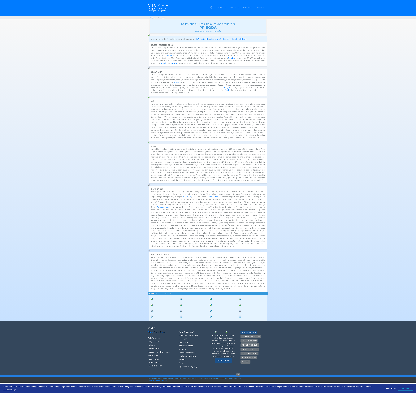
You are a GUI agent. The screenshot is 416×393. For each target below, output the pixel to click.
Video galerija (153, 362)
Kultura (151, 345)
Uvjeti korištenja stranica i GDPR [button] (158, 380)
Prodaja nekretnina (187, 353)
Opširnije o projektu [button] (223, 360)
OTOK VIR (158, 7)
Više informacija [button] (9, 390)
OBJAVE (246, 8)
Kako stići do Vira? (186, 332)
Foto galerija (153, 359)
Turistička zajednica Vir (188, 335)
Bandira (231, 58)
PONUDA (234, 8)
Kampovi (182, 349)
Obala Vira (214, 39)
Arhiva (181, 363)
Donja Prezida (214, 197)
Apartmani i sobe (186, 346)
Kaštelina (174, 63)
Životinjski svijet (241, 39)
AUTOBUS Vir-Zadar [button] (249, 341)
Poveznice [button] (245, 362)
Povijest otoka (154, 342)
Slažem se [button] (405, 388)
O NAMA (221, 8)
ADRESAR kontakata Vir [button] (250, 337)
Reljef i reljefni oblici (202, 39)
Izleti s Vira (183, 342)
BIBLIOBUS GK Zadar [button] (249, 345)
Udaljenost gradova (187, 356)
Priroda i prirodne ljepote (159, 352)
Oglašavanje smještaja (188, 367)
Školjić (228, 90)
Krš (220, 39)
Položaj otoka (154, 338)
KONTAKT (259, 8)
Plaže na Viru (153, 355)
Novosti (182, 360)
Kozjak (170, 55)
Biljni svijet (230, 39)
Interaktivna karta (155, 366)
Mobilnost (183, 339)
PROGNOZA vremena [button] (249, 349)
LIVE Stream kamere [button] (249, 353)
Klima (224, 39)
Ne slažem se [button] (391, 388)
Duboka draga (163, 207)
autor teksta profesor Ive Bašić (208, 31)
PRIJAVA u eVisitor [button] (248, 358)
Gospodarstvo (154, 349)
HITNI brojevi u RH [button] (248, 332)
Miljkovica (187, 197)
